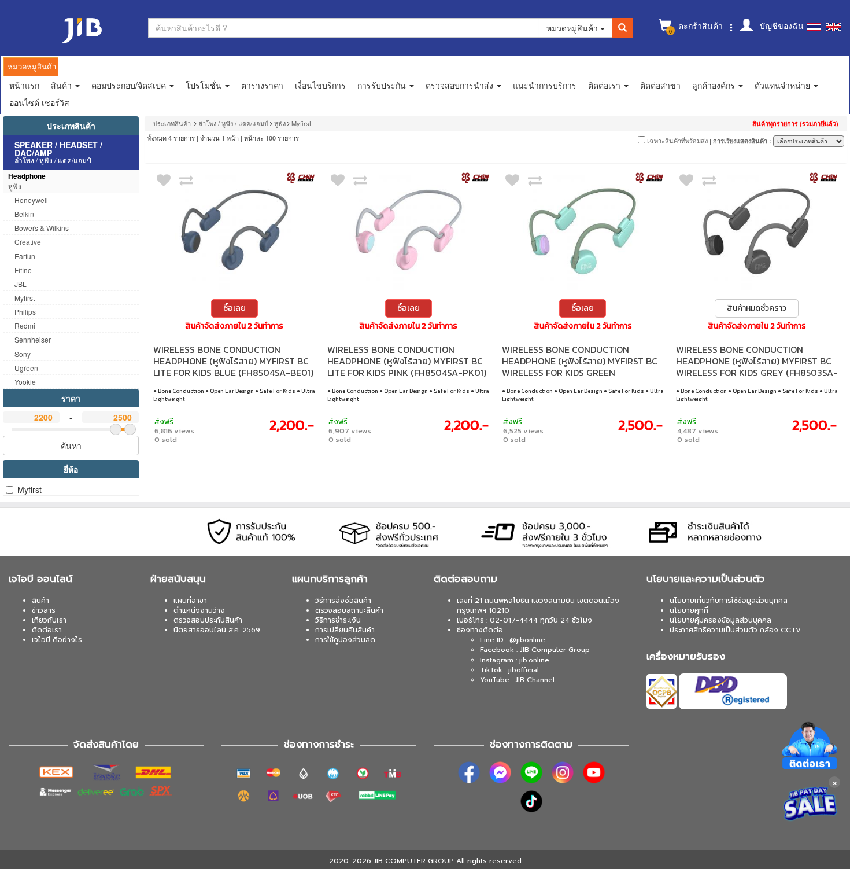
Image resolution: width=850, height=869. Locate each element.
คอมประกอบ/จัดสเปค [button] (129, 85)
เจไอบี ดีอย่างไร (57, 640)
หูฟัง (280, 123)
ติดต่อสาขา (660, 85)
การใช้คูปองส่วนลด (345, 640)
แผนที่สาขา (190, 600)
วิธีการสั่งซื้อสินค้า (343, 600)
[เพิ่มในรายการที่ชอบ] (164, 183)
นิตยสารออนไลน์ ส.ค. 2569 (216, 630)
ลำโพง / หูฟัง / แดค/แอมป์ (233, 123)
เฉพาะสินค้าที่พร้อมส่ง (676, 140)
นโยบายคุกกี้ (689, 610)
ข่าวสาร (44, 610)
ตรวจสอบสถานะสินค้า (349, 610)
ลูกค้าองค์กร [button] (714, 85)
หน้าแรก (24, 85)
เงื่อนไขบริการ (320, 85)
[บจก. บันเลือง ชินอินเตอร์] (300, 177)
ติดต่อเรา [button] (605, 85)
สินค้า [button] (62, 85)
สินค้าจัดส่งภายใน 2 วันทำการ (234, 326)
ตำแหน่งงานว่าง (199, 610)
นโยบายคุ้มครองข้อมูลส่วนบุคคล (720, 620)
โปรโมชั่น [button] (205, 85)
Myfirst (29, 489)
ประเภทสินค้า (71, 125)
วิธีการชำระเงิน (338, 620)
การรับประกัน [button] (382, 85)
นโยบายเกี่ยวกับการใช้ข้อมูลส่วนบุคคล (729, 600)
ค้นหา (71, 445)
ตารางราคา (262, 85)
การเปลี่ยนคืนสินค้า (345, 630)
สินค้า (40, 600)
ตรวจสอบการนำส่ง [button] (461, 85)
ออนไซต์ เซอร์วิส (39, 102)
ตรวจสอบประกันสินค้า (207, 620)
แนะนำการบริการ (544, 85)
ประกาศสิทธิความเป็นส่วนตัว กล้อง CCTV (735, 630)
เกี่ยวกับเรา (49, 620)
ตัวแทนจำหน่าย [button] (783, 85)
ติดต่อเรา (47, 630)
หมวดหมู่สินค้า (573, 28)
